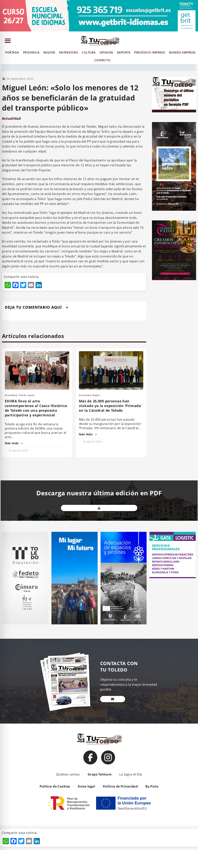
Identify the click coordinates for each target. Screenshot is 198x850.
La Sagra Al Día (130, 774)
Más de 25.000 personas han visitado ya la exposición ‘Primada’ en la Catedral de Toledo (110, 406)
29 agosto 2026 (18, 450)
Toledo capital (26, 395)
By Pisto (151, 786)
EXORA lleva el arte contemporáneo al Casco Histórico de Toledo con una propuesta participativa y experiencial (36, 408)
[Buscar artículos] (194, 41)
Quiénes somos (68, 774)
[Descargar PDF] (99, 508)
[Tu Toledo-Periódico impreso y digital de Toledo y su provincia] (100, 41)
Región (96, 395)
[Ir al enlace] (90, 757)
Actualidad (11, 118)
